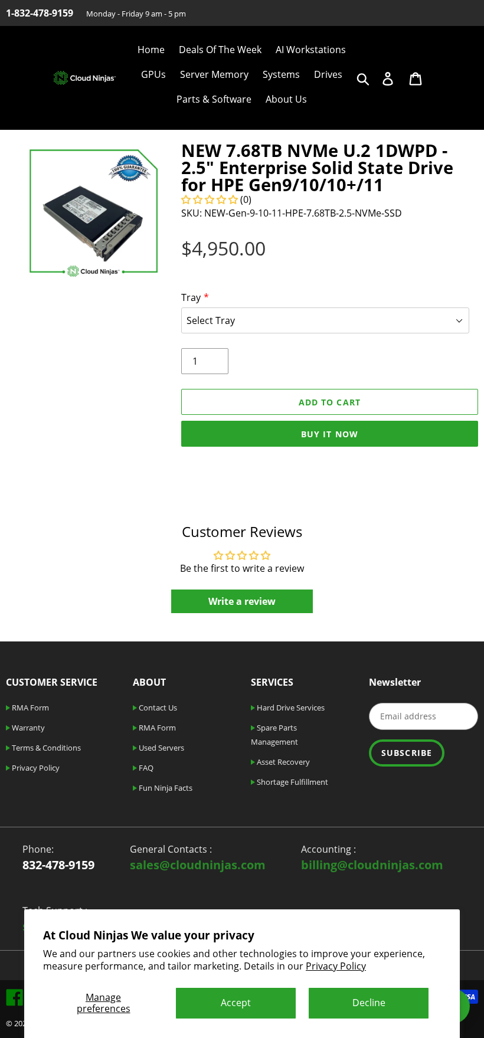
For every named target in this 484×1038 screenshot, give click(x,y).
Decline (368, 1002)
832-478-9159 (58, 865)
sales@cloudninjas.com (198, 865)
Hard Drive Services (290, 707)
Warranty (27, 727)
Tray (191, 297)
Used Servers (160, 747)
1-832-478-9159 (39, 12)
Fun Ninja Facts (164, 787)
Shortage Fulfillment (291, 782)
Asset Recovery (282, 762)
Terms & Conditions (45, 747)
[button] (210, 199)
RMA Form (29, 707)
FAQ (145, 767)
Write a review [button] (242, 601)
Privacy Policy (336, 966)
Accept (236, 1002)
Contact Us (157, 707)
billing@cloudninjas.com (372, 865)
